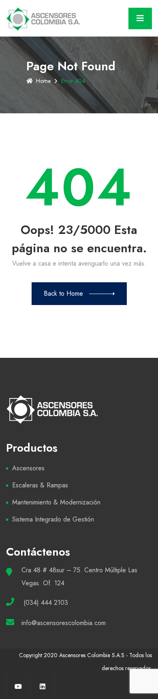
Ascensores (28, 468)
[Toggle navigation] (140, 18)
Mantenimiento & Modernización (56, 502)
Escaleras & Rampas (40, 485)
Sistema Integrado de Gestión (53, 519)
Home (43, 81)
